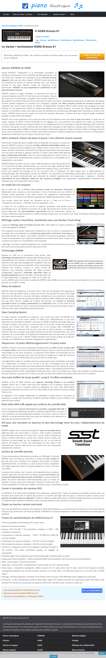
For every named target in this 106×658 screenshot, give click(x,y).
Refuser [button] (102, 653)
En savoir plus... (90, 653)
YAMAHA (41, 636)
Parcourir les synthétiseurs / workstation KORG (23, 596)
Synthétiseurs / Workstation (60, 40)
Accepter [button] (53, 656)
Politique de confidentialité (83, 645)
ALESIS (40, 650)
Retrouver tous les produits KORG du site (21, 593)
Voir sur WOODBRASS (92, 590)
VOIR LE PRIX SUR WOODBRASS (92, 56)
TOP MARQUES (42, 14)
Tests (72, 14)
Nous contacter (78, 650)
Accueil (6, 14)
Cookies (75, 640)
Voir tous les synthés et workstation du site (22, 590)
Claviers (43, 40)
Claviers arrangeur (10, 645)
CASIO (39, 645)
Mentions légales (79, 636)
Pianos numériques (11, 636)
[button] (33, 14)
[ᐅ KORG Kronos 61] (17, 31)
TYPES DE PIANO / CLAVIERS (22, 14)
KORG (46, 37)
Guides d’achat (59, 14)
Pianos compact (9, 650)
